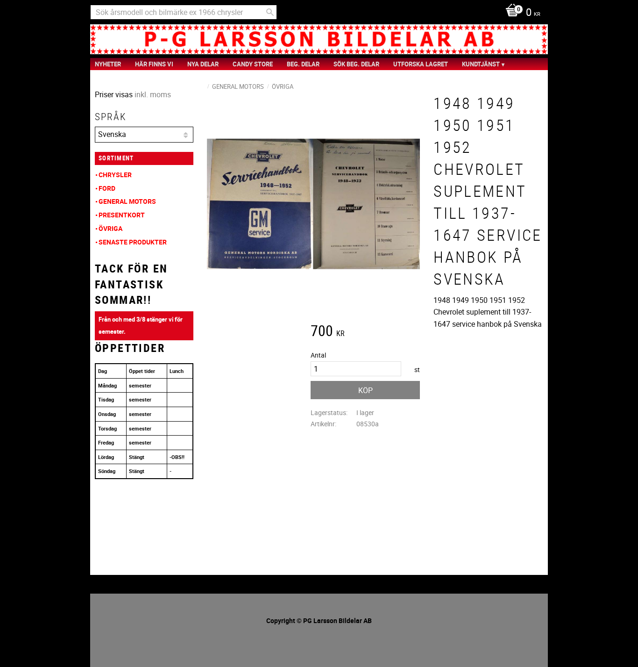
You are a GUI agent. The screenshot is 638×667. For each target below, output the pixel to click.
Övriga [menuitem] (110, 228)
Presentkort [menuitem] (122, 214)
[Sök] (270, 12)
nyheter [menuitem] (108, 64)
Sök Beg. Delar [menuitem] (356, 64)
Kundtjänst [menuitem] (481, 64)
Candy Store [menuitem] (253, 64)
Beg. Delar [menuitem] (303, 64)
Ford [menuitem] (107, 188)
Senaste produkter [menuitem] (133, 241)
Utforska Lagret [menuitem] (420, 64)
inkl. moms (153, 94)
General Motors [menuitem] (127, 201)
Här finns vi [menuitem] (154, 64)
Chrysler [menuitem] (115, 174)
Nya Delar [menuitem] (203, 64)
